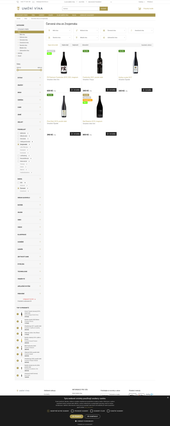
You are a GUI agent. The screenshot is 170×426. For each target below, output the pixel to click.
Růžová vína (23, 37)
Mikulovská (25, 136)
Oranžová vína (24, 42)
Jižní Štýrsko (25, 147)
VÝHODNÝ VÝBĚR (23, 29)
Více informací (89, 407)
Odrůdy (20, 53)
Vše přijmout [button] (76, 416)
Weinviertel (24, 161)
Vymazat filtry (28, 299)
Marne (23, 169)
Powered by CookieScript (85, 424)
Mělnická (24, 133)
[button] (85, 421)
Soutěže (81, 2)
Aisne (23, 167)
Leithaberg (24, 155)
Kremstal (24, 153)
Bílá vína (22, 34)
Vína (19, 32)
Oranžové (24, 191)
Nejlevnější (65, 45)
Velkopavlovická (26, 141)
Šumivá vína (23, 45)
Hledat (103, 8)
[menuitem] (22, 15)
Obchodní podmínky (95, 2)
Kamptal (24, 150)
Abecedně (85, 45)
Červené (24, 188)
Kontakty (47, 394)
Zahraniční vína (24, 50)
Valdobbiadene (26, 172)
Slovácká (24, 139)
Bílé (23, 182)
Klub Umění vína (69, 2)
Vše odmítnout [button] (92, 416)
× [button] (168, 397)
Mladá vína (23, 48)
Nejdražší (75, 45)
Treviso (23, 164)
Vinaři (19, 56)
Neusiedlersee (25, 158)
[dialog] (85, 411)
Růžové (23, 185)
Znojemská (25, 144)
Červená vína (24, 40)
